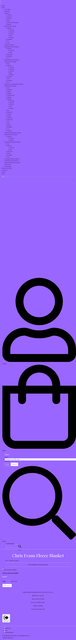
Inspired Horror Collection (11, 61)
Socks (8, 78)
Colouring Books (10, 95)
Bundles (9, 91)
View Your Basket (32, 564)
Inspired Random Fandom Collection (13, 132)
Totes (8, 43)
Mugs (8, 20)
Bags (8, 63)
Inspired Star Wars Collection (11, 134)
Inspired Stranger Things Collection (13, 142)
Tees (8, 41)
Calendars (9, 93)
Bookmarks (9, 89)
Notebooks (9, 76)
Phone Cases (10, 54)
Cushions (9, 97)
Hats (8, 110)
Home (3, 5)
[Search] (19, 546)
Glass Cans (9, 16)
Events (3, 171)
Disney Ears (7, 11)
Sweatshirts (9, 39)
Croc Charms (8, 9)
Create (11, 637)
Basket (7, 464)
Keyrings (9, 115)
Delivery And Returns (7, 168)
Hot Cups (9, 18)
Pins (8, 121)
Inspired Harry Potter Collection (12, 46)
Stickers (9, 125)
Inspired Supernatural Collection (12, 158)
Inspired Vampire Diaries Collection (12, 162)
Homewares (9, 112)
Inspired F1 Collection (9, 44)
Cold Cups (9, 15)
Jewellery (9, 114)
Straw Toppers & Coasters (13, 22)
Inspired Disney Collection (10, 26)
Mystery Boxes (8, 164)
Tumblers (9, 24)
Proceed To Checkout (42, 564)
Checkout (14, 464)
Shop (3, 7)
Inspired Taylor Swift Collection (12, 160)
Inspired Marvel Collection (10, 86)
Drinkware (7, 13)
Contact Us (4, 170)
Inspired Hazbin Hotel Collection (12, 59)
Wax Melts (9, 130)
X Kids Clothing (8, 166)
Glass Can (12, 102)
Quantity (4, 581)
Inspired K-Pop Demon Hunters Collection (14, 84)
